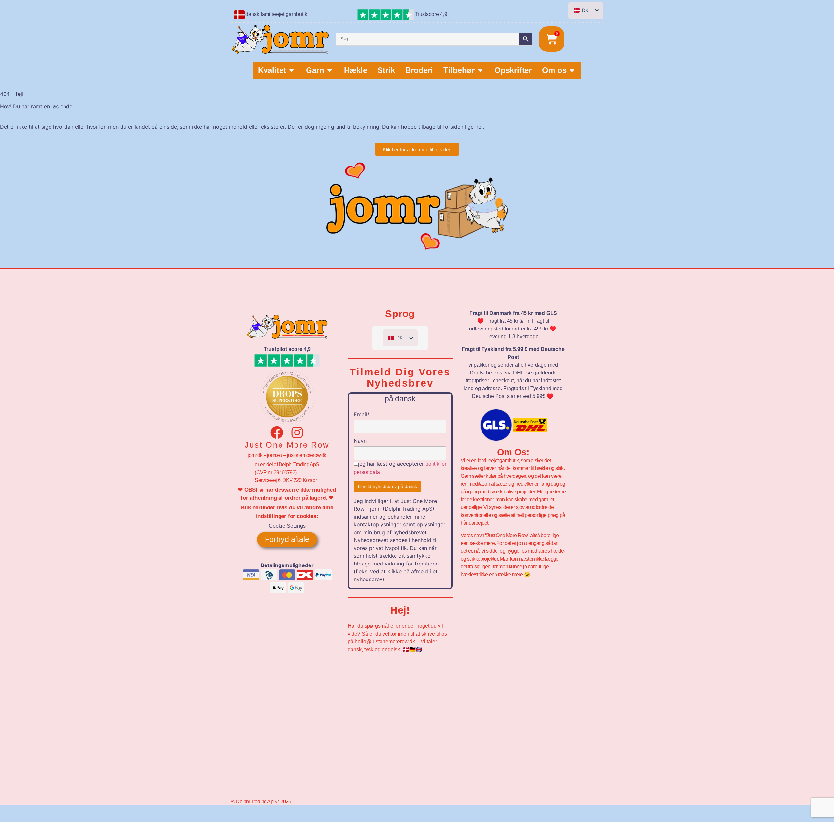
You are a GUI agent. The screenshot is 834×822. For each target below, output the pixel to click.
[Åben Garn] (330, 70)
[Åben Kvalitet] (291, 70)
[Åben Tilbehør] (480, 70)
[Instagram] (297, 432)
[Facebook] (276, 432)
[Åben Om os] (572, 70)
